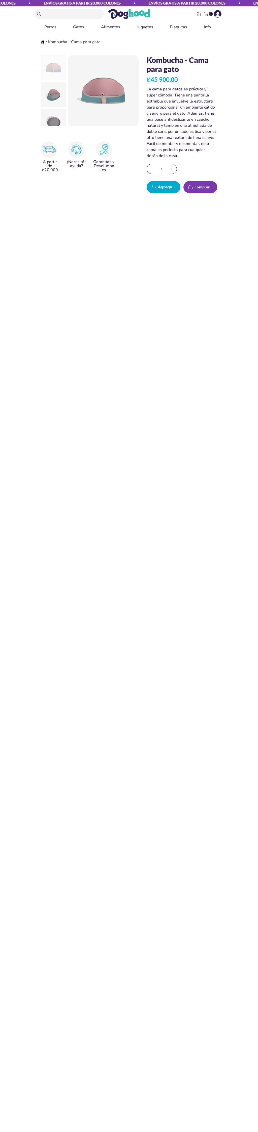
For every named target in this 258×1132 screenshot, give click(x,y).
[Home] (43, 41)
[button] (209, 14)
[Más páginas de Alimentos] (122, 27)
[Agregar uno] (172, 169)
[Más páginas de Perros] (58, 27)
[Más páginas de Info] (213, 27)
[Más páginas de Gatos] (86, 27)
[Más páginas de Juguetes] (155, 27)
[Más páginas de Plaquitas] (189, 27)
